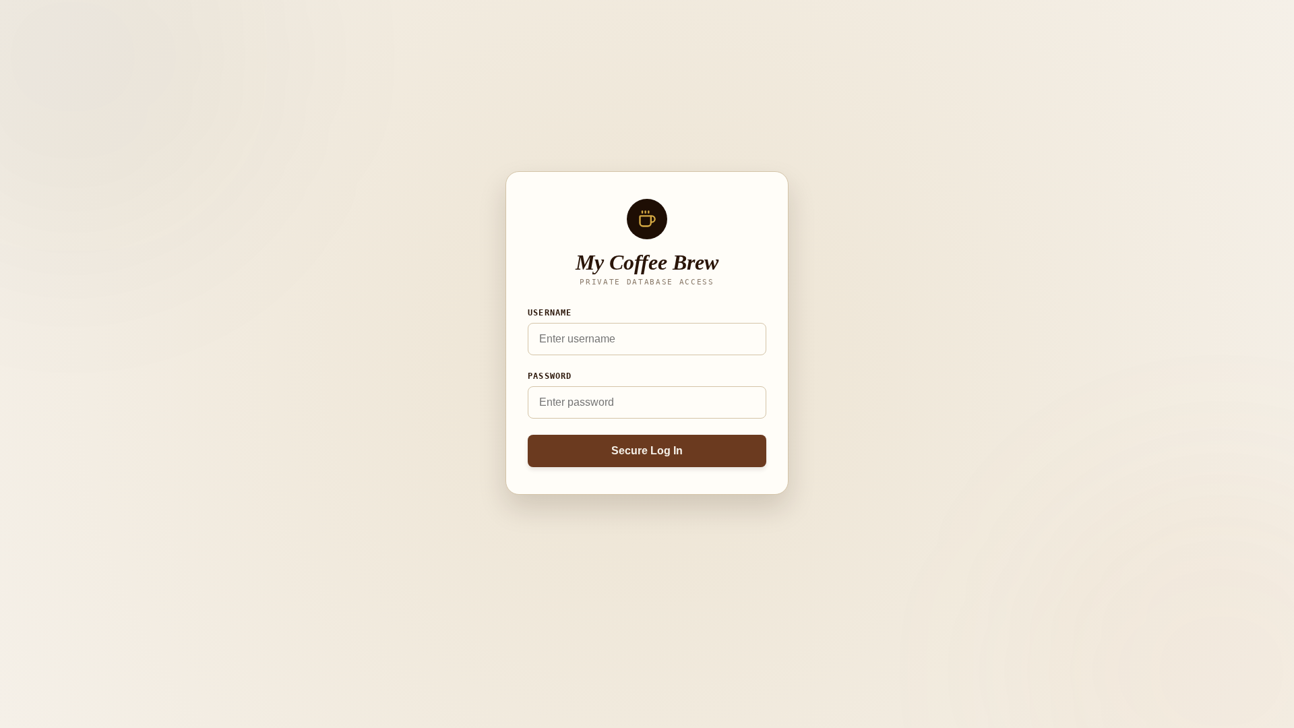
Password (550, 376)
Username (550, 312)
